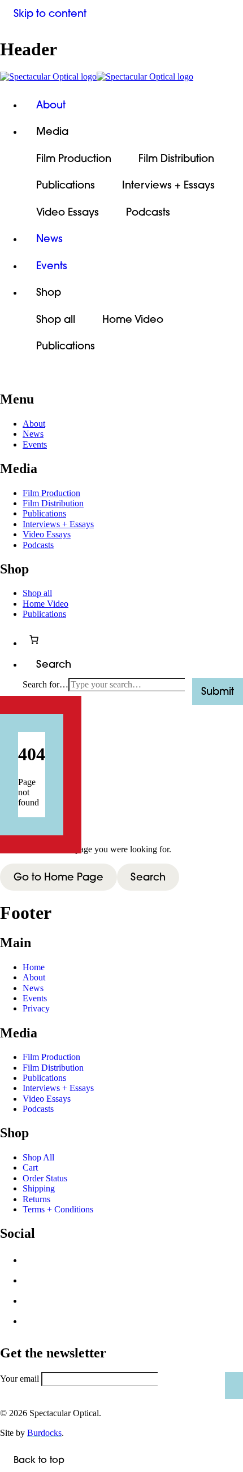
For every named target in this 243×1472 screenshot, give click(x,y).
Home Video (132, 319)
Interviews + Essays (168, 184)
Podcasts (148, 211)
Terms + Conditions (58, 1209)
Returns (36, 1199)
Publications (65, 184)
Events (51, 265)
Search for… (45, 684)
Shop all (55, 319)
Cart (30, 1167)
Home (34, 967)
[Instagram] (33, 1304)
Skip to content (50, 13)
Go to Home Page (58, 876)
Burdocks (44, 1433)
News (49, 238)
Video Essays (67, 211)
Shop (48, 292)
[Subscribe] (234, 1385)
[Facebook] (33, 1263)
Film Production (73, 158)
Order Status (45, 1178)
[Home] (121, 77)
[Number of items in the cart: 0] (34, 639)
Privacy (36, 1008)
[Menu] (13, 376)
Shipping (39, 1188)
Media (52, 131)
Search (148, 876)
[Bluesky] (33, 1283)
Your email (19, 1378)
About (51, 104)
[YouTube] (33, 1324)
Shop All (38, 1157)
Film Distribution (176, 158)
